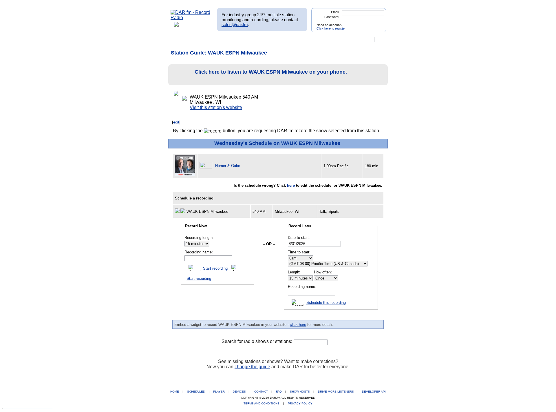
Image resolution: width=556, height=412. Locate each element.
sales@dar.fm (235, 24)
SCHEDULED (196, 391)
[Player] (237, 40)
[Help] (261, 40)
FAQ (279, 391)
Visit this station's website (216, 107)
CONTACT (261, 391)
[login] (377, 22)
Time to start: (299, 252)
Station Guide (188, 53)
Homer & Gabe (227, 166)
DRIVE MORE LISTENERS (336, 391)
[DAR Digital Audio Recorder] (180, 40)
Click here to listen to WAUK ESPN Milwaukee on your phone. (271, 72)
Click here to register (331, 28)
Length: (294, 272)
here (291, 185)
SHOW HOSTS (300, 391)
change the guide (252, 366)
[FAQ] (283, 40)
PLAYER (219, 391)
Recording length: (199, 237)
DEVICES (240, 391)
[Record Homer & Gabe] (207, 166)
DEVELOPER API (374, 391)
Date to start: (299, 237)
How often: (323, 272)
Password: (331, 17)
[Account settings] (306, 40)
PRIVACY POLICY (300, 403)
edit (176, 122)
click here (298, 324)
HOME (175, 391)
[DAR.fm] (190, 17)
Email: (335, 12)
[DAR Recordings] (209, 40)
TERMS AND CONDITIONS (262, 403)
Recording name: (198, 252)
